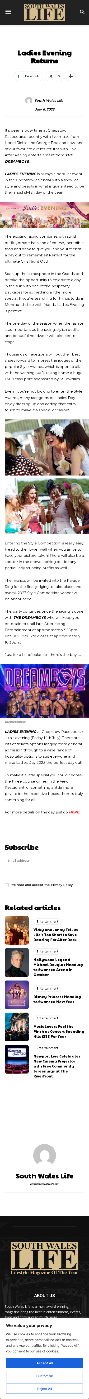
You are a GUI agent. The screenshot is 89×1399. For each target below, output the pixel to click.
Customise (44, 1376)
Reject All (44, 1389)
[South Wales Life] (29, 100)
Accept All (45, 1363)
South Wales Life (48, 101)
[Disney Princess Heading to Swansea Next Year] (17, 995)
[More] (71, 76)
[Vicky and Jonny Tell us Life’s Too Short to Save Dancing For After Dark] (17, 930)
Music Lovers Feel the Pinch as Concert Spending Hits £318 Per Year (58, 1031)
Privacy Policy (62, 885)
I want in (44, 874)
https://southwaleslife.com (44, 1184)
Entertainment (44, 42)
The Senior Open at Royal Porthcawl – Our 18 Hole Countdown (64, 1122)
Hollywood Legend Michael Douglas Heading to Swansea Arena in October (58, 967)
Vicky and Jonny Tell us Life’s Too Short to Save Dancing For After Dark (55, 934)
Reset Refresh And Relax (22, 1118)
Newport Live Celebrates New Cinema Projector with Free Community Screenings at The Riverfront (56, 1065)
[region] (44, 1358)
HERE (74, 812)
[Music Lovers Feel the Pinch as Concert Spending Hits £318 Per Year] (17, 1027)
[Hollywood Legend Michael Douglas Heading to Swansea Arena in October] (17, 962)
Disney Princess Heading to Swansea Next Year (57, 999)
